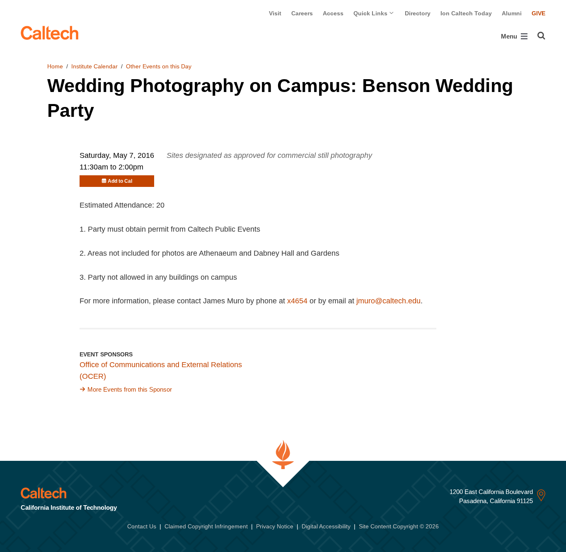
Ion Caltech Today (466, 13)
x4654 (297, 301)
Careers (302, 13)
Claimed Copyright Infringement (206, 526)
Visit (275, 13)
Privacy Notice (274, 526)
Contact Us (141, 526)
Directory (418, 13)
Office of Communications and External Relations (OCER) (161, 370)
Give (538, 13)
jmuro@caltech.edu (388, 301)
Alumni (512, 13)
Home (55, 66)
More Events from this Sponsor (129, 389)
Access (333, 13)
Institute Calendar (94, 66)
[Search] (541, 35)
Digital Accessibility (326, 526)
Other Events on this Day (158, 66)
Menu (510, 36)
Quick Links (371, 13)
